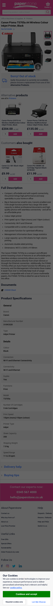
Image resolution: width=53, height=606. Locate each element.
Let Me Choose (39, 602)
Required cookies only (14, 602)
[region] (26, 588)
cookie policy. (16, 588)
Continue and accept (26, 594)
